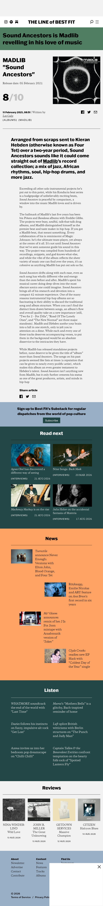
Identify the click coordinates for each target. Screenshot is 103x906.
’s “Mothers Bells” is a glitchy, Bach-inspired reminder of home (72, 708)
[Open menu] (97, 21)
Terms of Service (21, 897)
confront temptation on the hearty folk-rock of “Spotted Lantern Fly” (71, 756)
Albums (10, 120)
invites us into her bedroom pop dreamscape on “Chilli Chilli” (28, 752)
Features (41, 867)
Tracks (40, 871)
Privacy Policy (43, 897)
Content (41, 859)
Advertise (17, 867)
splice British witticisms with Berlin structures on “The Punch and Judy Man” (70, 730)
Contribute (17, 876)
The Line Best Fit (51, 22)
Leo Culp (8, 116)
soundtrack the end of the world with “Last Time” (28, 708)
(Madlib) (25, 120)
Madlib (14, 60)
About (15, 859)
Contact (16, 871)
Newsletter (17, 863)
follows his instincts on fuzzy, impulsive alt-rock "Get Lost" (29, 728)
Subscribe (51, 420)
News (39, 863)
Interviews (19, 478)
